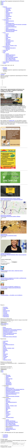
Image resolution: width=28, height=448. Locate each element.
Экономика (8, 10)
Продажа (8, 49)
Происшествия (9, 12)
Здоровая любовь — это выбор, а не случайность (11, 295)
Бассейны (8, 43)
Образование (9, 16)
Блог (4, 52)
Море (4, 351)
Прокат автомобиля (10, 29)
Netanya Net (11, 120)
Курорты (5, 349)
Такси (7, 27)
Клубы (7, 33)
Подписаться (3, 322)
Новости (5, 6)
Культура (8, 15)
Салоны (5, 357)
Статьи (7, 53)
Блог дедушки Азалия (10, 59)
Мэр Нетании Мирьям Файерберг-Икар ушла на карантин (13, 254)
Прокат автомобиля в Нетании (10, 333)
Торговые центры (10, 40)
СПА (4, 358)
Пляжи (4, 355)
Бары (7, 34)
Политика (8, 9)
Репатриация (6, 61)
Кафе (7, 38)
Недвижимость (6, 46)
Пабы (7, 36)
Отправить (14, 262)
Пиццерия (5, 353)
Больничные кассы (10, 23)
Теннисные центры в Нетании (10, 336)
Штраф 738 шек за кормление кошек (9, 235)
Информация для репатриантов (10, 330)
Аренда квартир (9, 427)
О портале (5, 434)
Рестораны (8, 37)
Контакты (5, 437)
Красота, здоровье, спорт (11, 45)
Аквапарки (8, 42)
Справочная (5, 19)
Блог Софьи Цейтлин (10, 58)
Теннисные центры (10, 31)
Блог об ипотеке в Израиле (12, 57)
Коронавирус (9, 8)
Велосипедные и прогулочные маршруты (12, 329)
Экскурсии (5, 50)
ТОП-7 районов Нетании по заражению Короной (11, 199)
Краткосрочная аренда (11, 47)
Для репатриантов (10, 20)
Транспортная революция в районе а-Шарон (10, 198)
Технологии (8, 18)
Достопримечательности (8, 344)
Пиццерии (8, 39)
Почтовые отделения (7, 331)
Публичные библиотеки (11, 26)
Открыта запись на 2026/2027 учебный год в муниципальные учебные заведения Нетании (11, 287)
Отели (4, 51)
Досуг (4, 32)
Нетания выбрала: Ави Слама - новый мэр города (12, 270)
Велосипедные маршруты (11, 30)
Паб (4, 352)
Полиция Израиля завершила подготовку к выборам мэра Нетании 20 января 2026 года (13, 278)
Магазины (8, 44)
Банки (7, 22)
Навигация (5, 435)
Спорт (7, 17)
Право (7, 11)
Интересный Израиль (10, 54)
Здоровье (8, 13)
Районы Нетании (9, 56)
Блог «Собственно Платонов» (12, 60)
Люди (4, 63)
